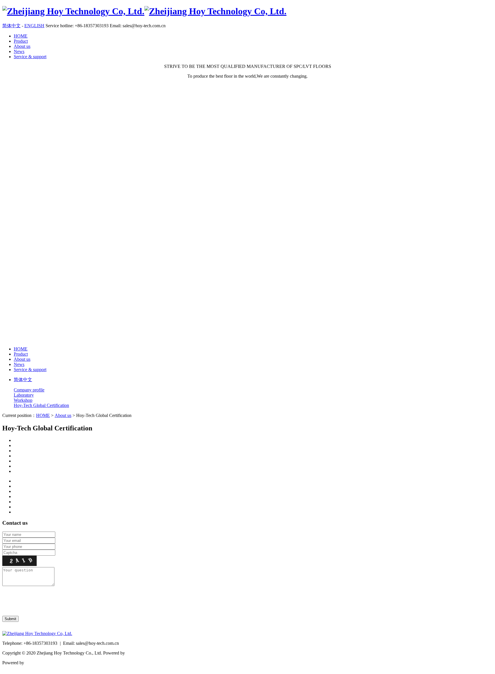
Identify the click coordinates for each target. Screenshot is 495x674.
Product (21, 41)
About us (22, 46)
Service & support (30, 56)
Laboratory (24, 395)
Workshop (23, 400)
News (19, 51)
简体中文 (11, 25)
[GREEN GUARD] (253, 461)
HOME (21, 36)
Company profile (29, 389)
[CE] (253, 445)
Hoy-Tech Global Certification (41, 405)
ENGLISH (34, 25)
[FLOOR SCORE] (253, 456)
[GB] (253, 471)
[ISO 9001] (253, 440)
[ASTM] (253, 450)
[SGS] (253, 466)
